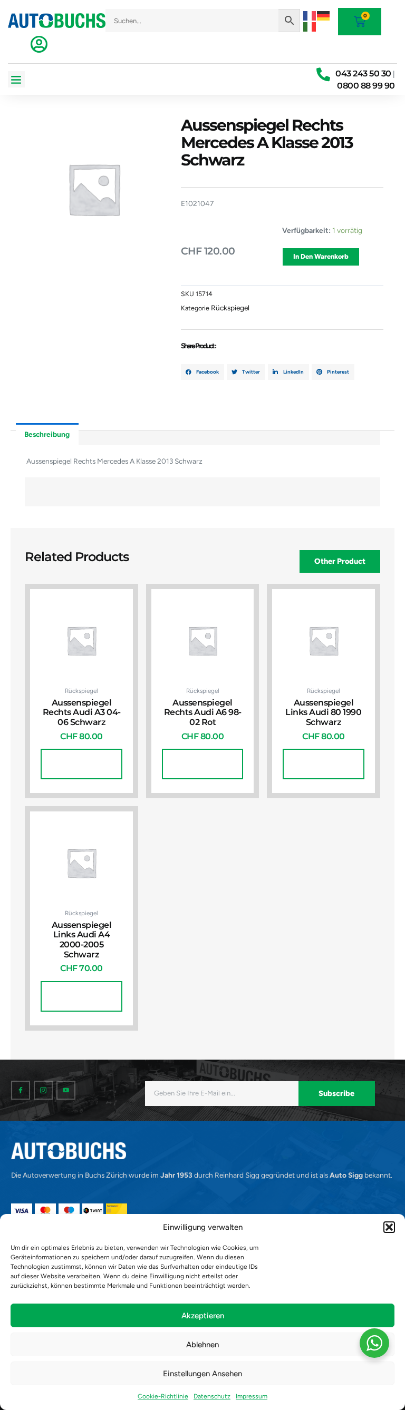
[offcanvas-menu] (39, 44)
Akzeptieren (202, 1315)
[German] (324, 15)
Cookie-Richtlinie (163, 1396)
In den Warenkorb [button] (81, 763)
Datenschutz (212, 1396)
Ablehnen (202, 1344)
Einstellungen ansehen (202, 1373)
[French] (310, 15)
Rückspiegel (230, 307)
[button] (389, 1227)
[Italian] (310, 26)
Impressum (251, 1396)
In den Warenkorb (321, 256)
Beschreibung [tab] (47, 434)
